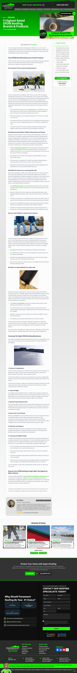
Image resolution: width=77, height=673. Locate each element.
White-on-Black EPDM (18, 303)
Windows (57, 9)
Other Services (47, 9)
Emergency (24, 650)
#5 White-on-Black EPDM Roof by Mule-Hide (63, 56)
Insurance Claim (43, 650)
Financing (41, 651)
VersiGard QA (31, 109)
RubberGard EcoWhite (20, 147)
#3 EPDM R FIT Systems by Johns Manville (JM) (63, 52)
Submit (56, 628)
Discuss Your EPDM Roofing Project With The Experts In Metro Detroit (62, 72)
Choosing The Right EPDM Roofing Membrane (62, 58)
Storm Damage (24, 9)
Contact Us (30, 573)
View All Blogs (43, 553)
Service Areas (67, 9)
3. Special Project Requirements (62, 64)
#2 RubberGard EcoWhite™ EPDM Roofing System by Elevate (63, 50)
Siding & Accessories (27, 648)
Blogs (4, 17)
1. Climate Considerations (61, 60)
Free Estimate (66, 13)
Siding (53, 9)
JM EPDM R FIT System (17, 186)
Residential (17, 9)
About (61, 9)
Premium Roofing (43, 646)
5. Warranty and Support (61, 68)
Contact (72, 9)
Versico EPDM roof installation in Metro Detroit (35, 476)
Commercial (39, 9)
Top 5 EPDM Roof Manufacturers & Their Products (62, 46)
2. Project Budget (59, 62)
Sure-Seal (12, 250)
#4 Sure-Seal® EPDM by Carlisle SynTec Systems (63, 54)
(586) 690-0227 (60, 5)
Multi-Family (32, 9)
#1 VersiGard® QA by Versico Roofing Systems (63, 48)
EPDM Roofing (11, 17)
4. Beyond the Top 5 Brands (62, 66)
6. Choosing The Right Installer (62, 70)
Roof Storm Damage (44, 648)
